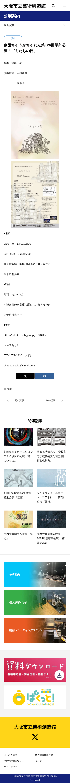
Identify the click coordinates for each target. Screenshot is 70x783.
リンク (38, 761)
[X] (35, 737)
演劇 (13, 38)
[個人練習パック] (35, 612)
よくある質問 (10, 754)
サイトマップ (10, 767)
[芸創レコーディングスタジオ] (35, 640)
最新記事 (9, 25)
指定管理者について (14, 761)
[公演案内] (35, 584)
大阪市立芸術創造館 (25, 5)
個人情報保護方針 (44, 754)
